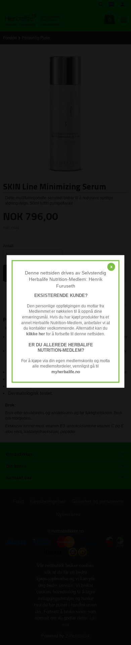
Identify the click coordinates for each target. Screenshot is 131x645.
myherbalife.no (65, 372)
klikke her (35, 334)
